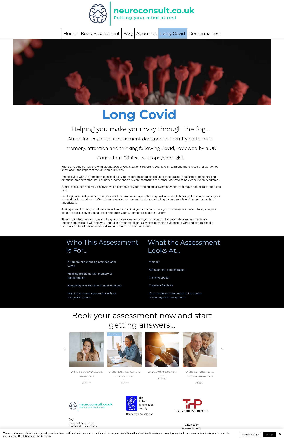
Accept (269, 434)
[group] (143, 358)
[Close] (280, 434)
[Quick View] (86, 349)
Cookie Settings (250, 434)
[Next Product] (222, 349)
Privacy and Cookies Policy (82, 425)
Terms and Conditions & (81, 423)
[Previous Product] (65, 349)
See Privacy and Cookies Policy (34, 436)
